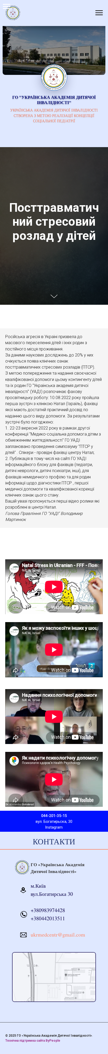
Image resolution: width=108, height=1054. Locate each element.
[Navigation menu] (6, 6)
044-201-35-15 (54, 816)
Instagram (54, 827)
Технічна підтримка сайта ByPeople (32, 1040)
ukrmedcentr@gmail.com (58, 934)
